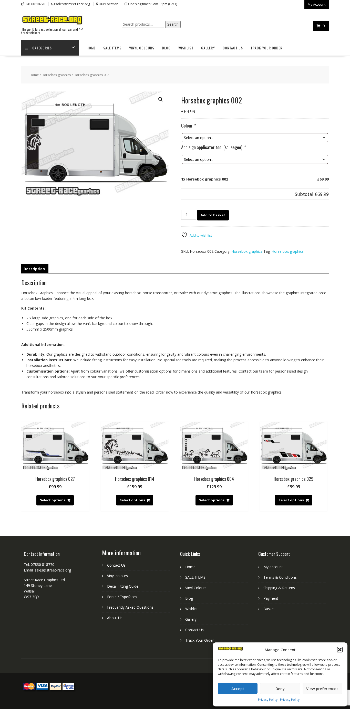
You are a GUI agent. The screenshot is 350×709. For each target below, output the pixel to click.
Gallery (208, 47)
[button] (339, 649)
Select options (52, 500)
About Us (114, 617)
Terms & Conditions (280, 577)
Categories (42, 47)
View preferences (322, 688)
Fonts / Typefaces (122, 596)
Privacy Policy (267, 699)
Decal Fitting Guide (122, 586)
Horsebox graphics (56, 74)
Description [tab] (34, 268)
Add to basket (213, 215)
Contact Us (233, 47)
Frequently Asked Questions (130, 607)
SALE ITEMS (112, 47)
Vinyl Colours (141, 47)
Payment (270, 598)
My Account (316, 4)
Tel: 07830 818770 (39, 564)
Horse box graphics (288, 251)
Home (91, 47)
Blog (166, 47)
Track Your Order (266, 47)
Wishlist (185, 47)
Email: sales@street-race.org (47, 570)
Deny (280, 688)
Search (173, 24)
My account (273, 566)
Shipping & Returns (279, 587)
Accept (237, 688)
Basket (269, 608)
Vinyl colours (117, 575)
